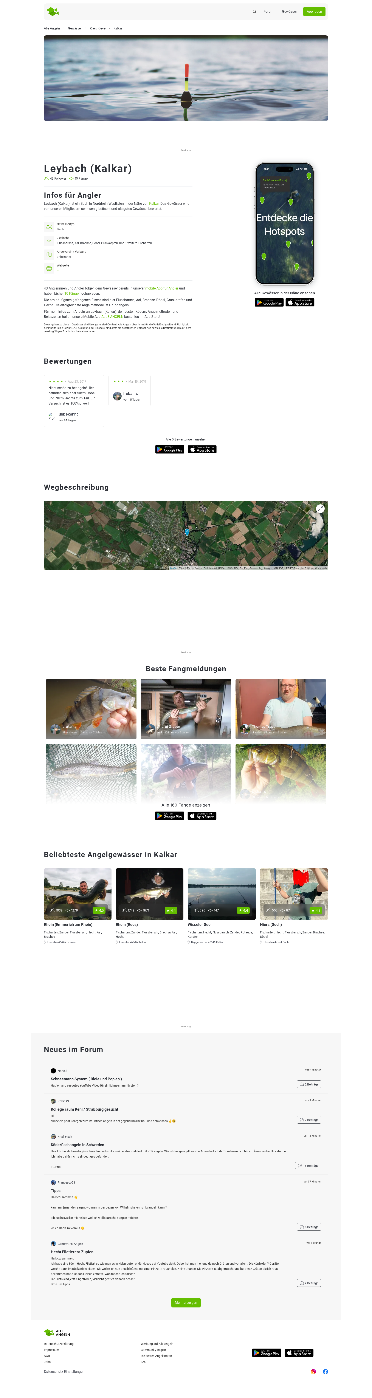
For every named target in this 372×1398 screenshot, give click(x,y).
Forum (268, 11)
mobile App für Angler (161, 288)
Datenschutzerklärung (59, 1344)
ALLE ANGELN (112, 317)
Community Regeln (153, 1350)
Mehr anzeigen (186, 1303)
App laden (314, 11)
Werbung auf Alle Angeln (157, 1344)
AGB (47, 1356)
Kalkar (154, 204)
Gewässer (289, 11)
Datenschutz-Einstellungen (64, 1372)
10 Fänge (71, 293)
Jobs (47, 1362)
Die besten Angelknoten (156, 1356)
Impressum (51, 1350)
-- (58, 270)
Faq (143, 1362)
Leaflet (173, 568)
